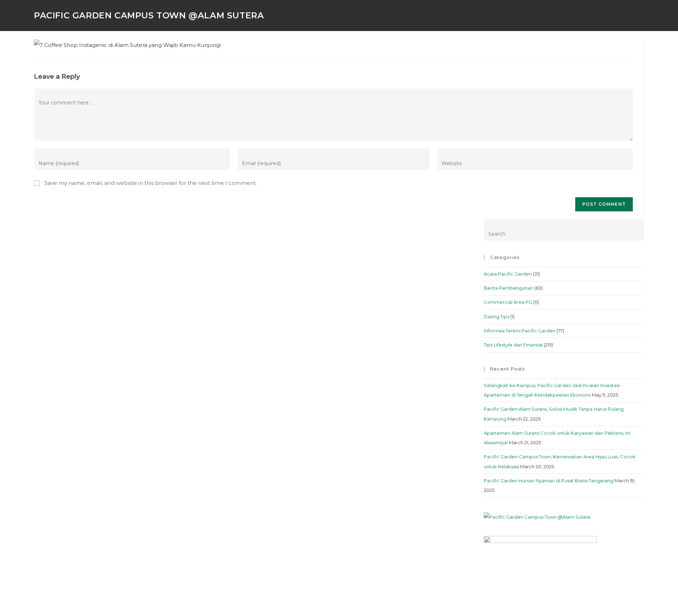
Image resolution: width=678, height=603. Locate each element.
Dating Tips (496, 316)
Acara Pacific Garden (508, 274)
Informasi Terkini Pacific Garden (519, 330)
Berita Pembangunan (508, 288)
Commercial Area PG (508, 302)
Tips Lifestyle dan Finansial (513, 345)
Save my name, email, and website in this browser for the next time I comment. (150, 183)
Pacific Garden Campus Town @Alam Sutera (149, 15)
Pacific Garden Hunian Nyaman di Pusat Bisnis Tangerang (548, 480)
